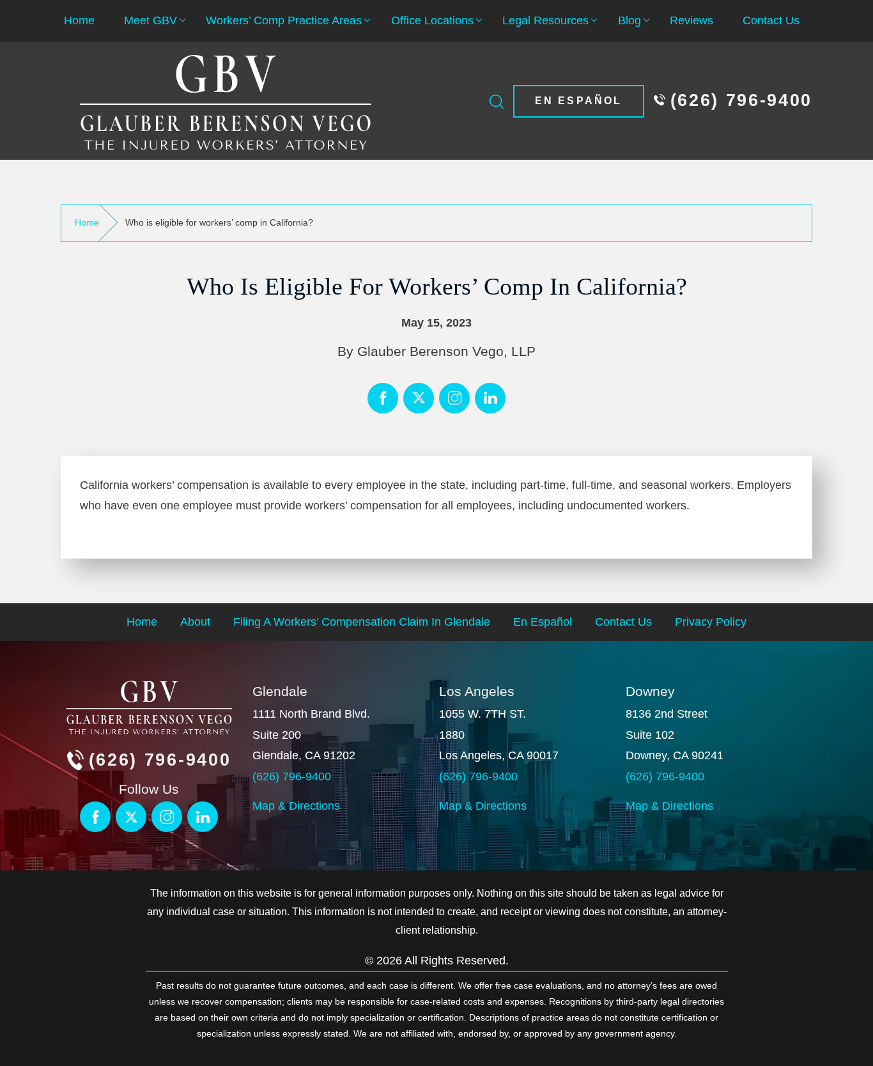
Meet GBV (150, 20)
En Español (578, 100)
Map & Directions (296, 806)
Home (79, 20)
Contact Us (771, 20)
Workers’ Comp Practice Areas (284, 20)
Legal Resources (545, 20)
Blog (629, 20)
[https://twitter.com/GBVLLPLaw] (418, 398)
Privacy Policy (710, 621)
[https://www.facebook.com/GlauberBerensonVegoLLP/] (382, 398)
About (195, 621)
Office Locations (432, 20)
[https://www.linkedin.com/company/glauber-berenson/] (454, 398)
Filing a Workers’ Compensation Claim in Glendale (361, 621)
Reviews (691, 20)
